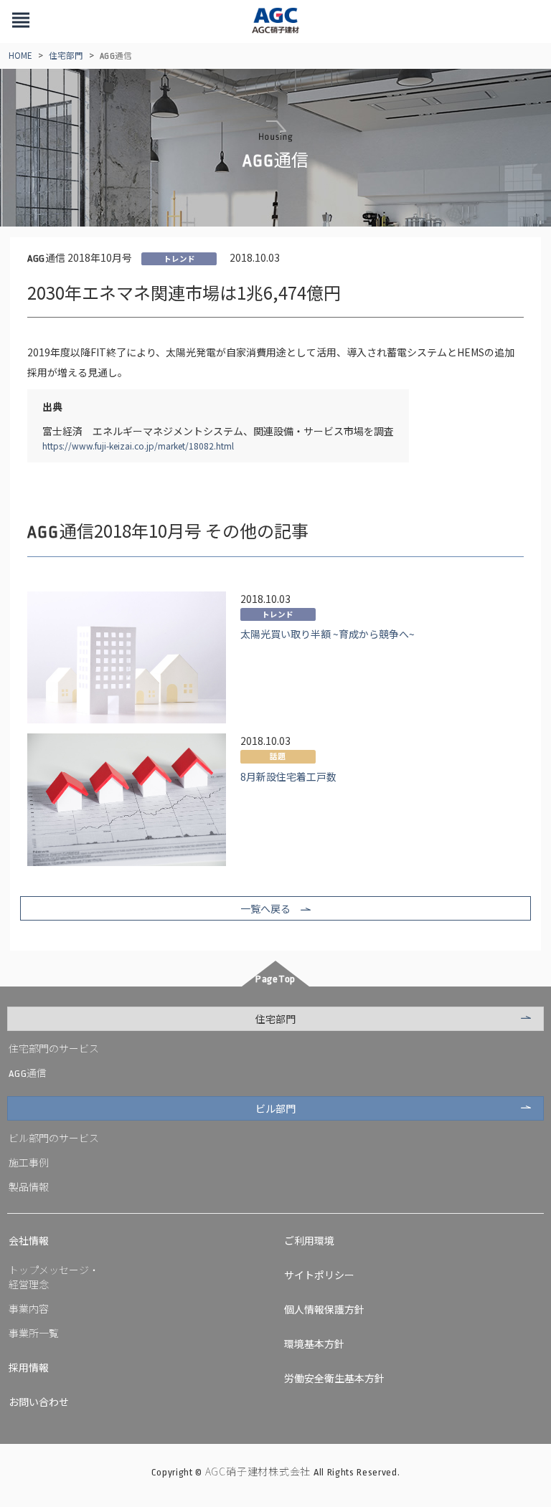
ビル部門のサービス (54, 1138)
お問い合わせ (39, 1401)
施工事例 (29, 1162)
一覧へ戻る (265, 908)
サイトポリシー (319, 1275)
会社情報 (29, 1240)
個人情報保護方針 (324, 1309)
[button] (21, 21)
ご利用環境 (309, 1240)
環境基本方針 (314, 1343)
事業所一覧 (34, 1333)
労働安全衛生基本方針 (334, 1378)
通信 (28, 1072)
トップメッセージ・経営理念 (54, 1277)
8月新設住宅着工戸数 (288, 776)
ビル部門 (275, 1108)
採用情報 (29, 1367)
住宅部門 (66, 55)
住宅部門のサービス (54, 1048)
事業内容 (29, 1308)
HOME (20, 55)
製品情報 (29, 1186)
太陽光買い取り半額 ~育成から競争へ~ (327, 634)
